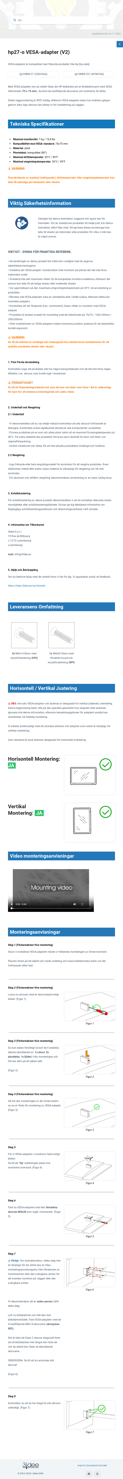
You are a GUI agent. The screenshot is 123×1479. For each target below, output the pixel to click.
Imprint (81, 1465)
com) (86, 64)
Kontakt (103, 1465)
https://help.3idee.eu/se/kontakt (26, 585)
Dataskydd (91, 1465)
